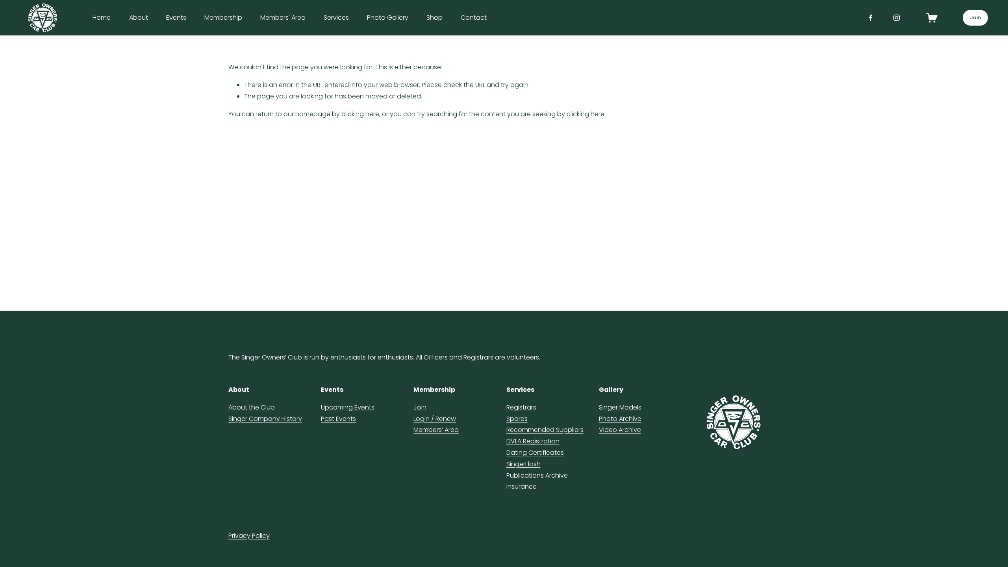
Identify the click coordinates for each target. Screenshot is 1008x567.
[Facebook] (871, 18)
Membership (223, 17)
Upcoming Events (347, 407)
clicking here (360, 114)
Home (102, 17)
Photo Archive (620, 418)
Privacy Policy (249, 535)
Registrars (521, 407)
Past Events (338, 418)
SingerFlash (523, 464)
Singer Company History (265, 418)
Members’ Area (436, 429)
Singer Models (620, 407)
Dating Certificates (535, 452)
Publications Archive (537, 475)
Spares (517, 418)
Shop (434, 17)
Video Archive (620, 429)
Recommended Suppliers (545, 429)
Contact (474, 17)
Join (975, 17)
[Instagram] (897, 18)
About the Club (251, 407)
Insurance (521, 486)
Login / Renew (434, 413)
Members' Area (283, 17)
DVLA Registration (533, 441)
